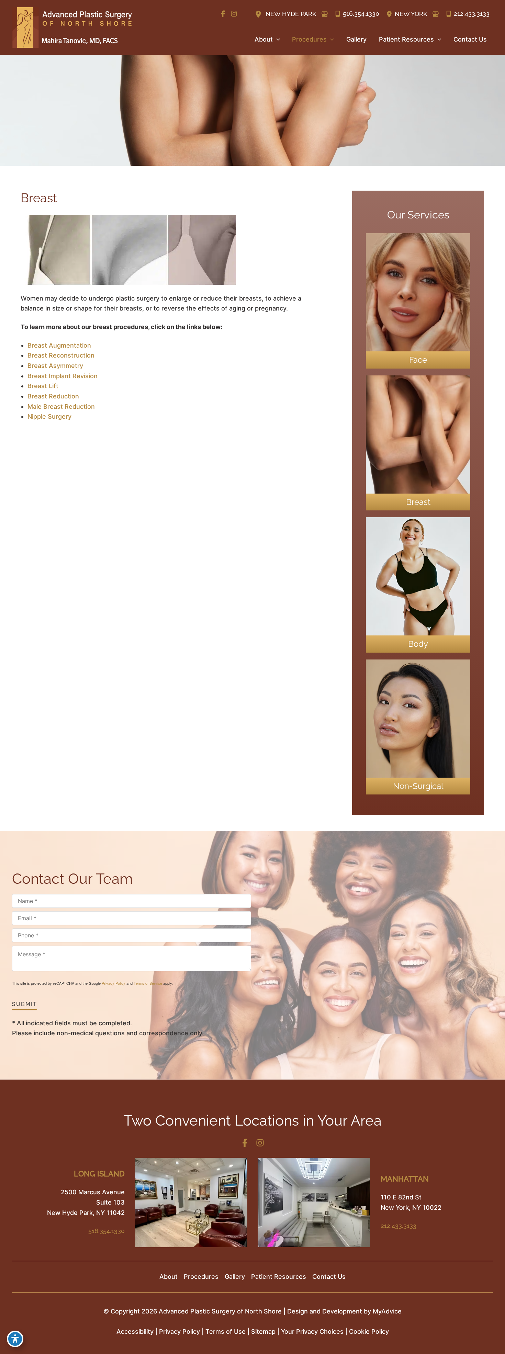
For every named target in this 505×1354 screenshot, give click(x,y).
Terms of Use (225, 1331)
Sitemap (263, 1331)
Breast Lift (42, 386)
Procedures (201, 1276)
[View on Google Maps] (325, 14)
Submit (24, 1004)
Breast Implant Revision (62, 376)
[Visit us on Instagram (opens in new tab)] (233, 13)
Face (418, 360)
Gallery (235, 1276)
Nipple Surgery (49, 416)
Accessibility (135, 1331)
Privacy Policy (113, 983)
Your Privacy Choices (312, 1331)
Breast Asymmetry (55, 365)
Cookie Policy (369, 1331)
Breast (418, 502)
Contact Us (329, 1276)
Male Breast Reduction (61, 406)
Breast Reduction (53, 396)
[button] (276, 39)
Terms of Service (148, 983)
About (168, 1276)
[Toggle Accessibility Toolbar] (15, 1339)
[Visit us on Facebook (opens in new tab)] (222, 13)
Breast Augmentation (59, 345)
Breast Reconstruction (60, 355)
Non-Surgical (418, 786)
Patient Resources (278, 1276)
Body (418, 644)
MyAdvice (387, 1311)
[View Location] (259, 13)
